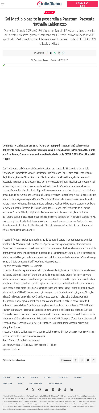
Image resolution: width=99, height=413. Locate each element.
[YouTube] (40, 389)
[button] (3, 4)
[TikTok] (65, 389)
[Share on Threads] (59, 53)
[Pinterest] (59, 389)
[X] (33, 389)
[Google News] (46, 389)
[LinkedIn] (71, 389)
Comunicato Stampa (41, 60)
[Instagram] (53, 389)
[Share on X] (51, 53)
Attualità (49, 13)
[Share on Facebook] (47, 53)
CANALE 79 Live (82, 4)
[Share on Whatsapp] (55, 53)
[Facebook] (27, 389)
